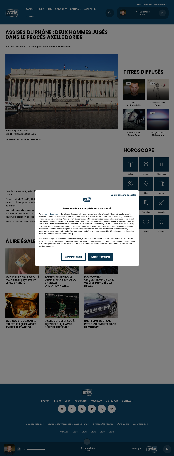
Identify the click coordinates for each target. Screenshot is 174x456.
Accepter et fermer (100, 256)
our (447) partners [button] (51, 214)
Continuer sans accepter (123, 194)
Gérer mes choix (73, 256)
